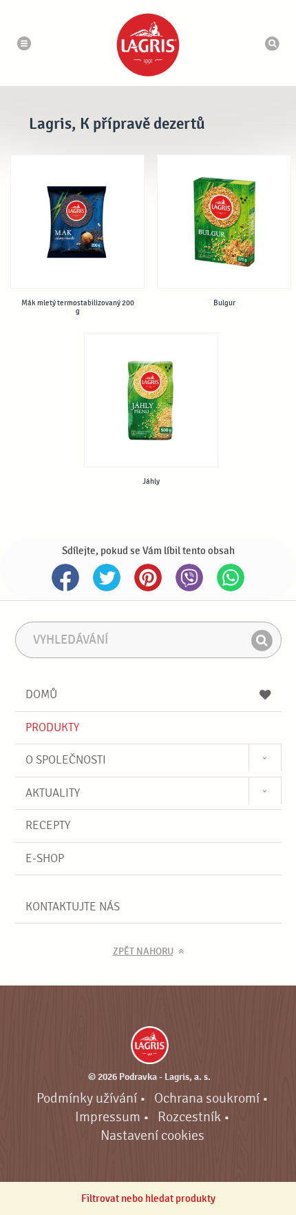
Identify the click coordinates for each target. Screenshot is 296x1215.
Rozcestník (189, 1117)
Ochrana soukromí (207, 1098)
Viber (189, 577)
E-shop (44, 858)
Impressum (107, 1117)
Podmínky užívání (86, 1098)
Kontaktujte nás (72, 906)
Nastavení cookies (152, 1135)
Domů (41, 694)
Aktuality (52, 792)
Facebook (65, 577)
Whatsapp (230, 577)
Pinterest (148, 577)
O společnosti (65, 759)
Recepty (47, 825)
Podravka (148, 44)
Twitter (106, 577)
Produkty (52, 727)
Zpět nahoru (143, 951)
